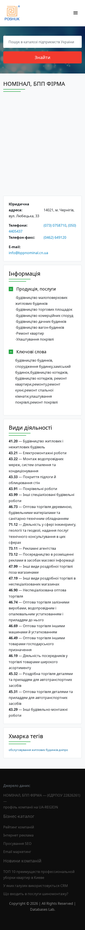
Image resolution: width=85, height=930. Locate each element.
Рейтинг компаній (18, 827)
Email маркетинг (17, 851)
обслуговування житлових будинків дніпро (38, 750)
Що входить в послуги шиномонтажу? (35, 893)
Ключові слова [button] (31, 351)
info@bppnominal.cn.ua (28, 252)
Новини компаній (22, 861)
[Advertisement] (42, 147)
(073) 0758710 (55, 225)
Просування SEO (17, 843)
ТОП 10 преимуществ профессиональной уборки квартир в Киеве (39, 874)
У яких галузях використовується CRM (35, 885)
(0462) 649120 (55, 237)
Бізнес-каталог (18, 816)
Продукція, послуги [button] (36, 288)
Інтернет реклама (18, 835)
